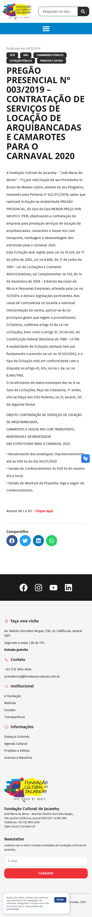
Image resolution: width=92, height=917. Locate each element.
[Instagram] (38, 587)
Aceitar (60, 899)
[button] (46, 28)
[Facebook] (23, 587)
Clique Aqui (44, 511)
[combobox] (58, 11)
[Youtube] (53, 587)
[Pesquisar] (83, 11)
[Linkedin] (68, 587)
